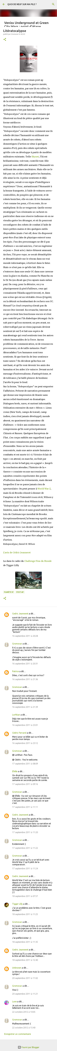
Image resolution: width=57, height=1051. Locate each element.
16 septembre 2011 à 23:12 (25, 743)
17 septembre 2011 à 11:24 (25, 868)
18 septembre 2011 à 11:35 (25, 942)
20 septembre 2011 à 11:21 (25, 994)
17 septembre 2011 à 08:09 (25, 763)
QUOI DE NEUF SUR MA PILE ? (21, 4)
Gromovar (17, 643)
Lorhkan (16, 714)
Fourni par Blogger (30, 1047)
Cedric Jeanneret (20, 613)
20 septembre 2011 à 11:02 (25, 978)
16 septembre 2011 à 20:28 (25, 636)
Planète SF (8, 592)
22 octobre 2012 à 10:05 (23, 1012)
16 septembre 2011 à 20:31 (25, 663)
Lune (14, 1001)
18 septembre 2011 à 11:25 (25, 914)
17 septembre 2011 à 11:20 (25, 832)
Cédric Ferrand (19, 733)
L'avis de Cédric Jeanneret (17, 552)
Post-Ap (20, 592)
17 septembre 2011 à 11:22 (25, 848)
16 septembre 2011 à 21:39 (25, 707)
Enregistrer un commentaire (17, 1034)
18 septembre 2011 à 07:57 (25, 896)
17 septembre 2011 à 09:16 (25, 784)
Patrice (15, 671)
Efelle (14, 771)
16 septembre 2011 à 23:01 (25, 725)
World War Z (44, 488)
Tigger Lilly (17, 904)
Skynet (35, 156)
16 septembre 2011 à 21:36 (25, 679)
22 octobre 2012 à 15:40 (23, 1027)
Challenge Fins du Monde (38, 561)
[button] (4, 39)
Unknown (16, 968)
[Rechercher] (53, 4)
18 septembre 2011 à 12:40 (25, 960)
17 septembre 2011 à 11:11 (25, 807)
